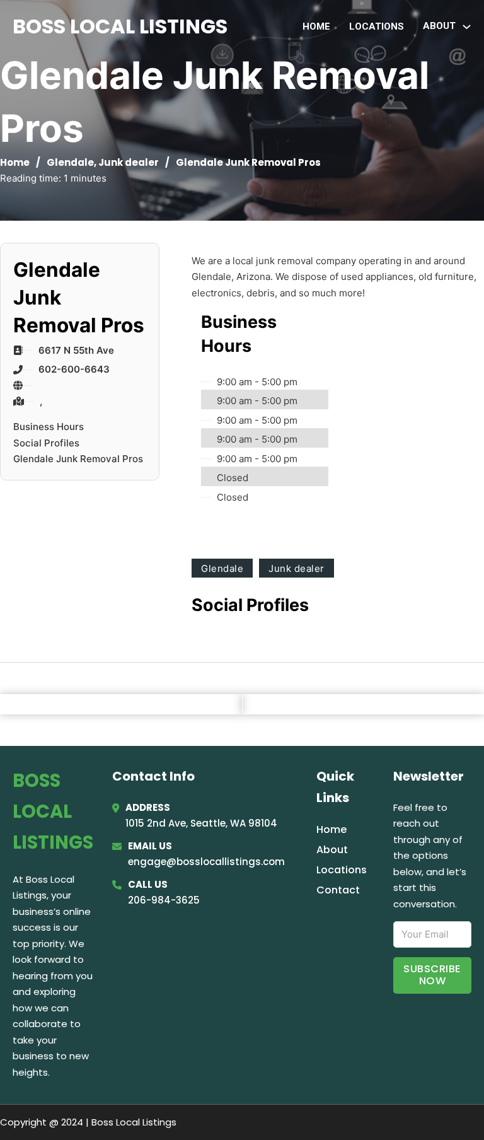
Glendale (70, 162)
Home (316, 26)
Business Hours (48, 427)
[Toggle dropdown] (466, 27)
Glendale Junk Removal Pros (78, 459)
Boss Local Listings (120, 26)
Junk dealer (128, 162)
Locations (376, 26)
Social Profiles (46, 443)
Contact (338, 890)
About (332, 849)
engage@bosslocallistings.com (206, 861)
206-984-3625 (164, 900)
